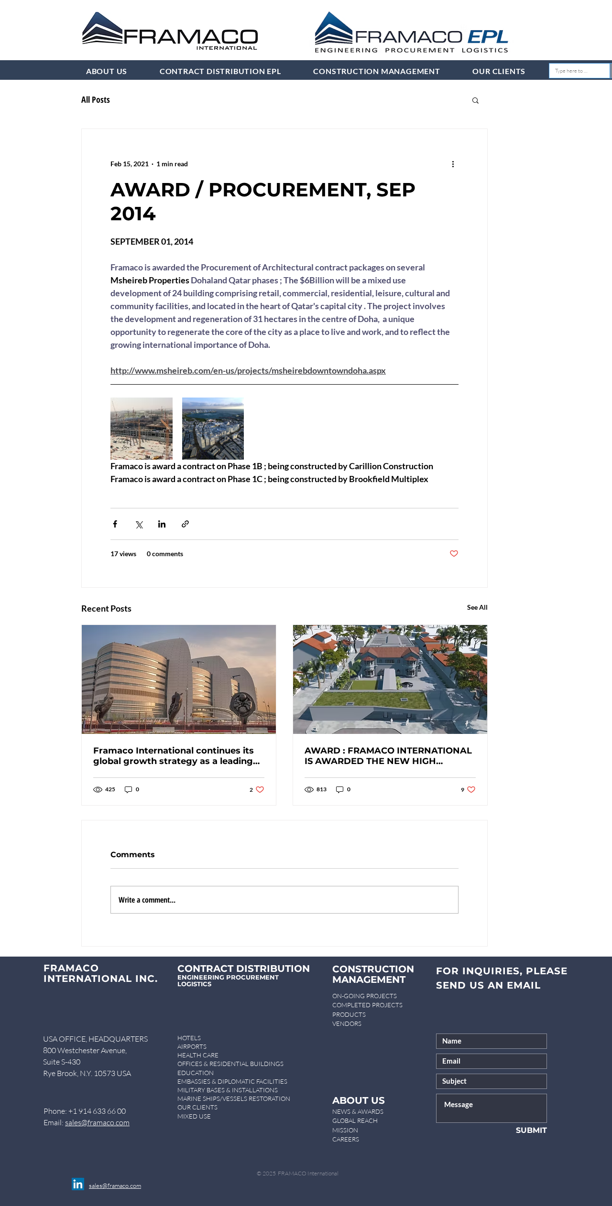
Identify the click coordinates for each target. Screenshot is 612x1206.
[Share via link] (185, 523)
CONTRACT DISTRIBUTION (243, 968)
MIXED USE (194, 1116)
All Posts (95, 99)
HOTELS (189, 1038)
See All (477, 607)
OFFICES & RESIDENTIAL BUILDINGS (230, 1063)
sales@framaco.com (97, 1122)
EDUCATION (195, 1073)
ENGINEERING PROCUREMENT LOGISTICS (228, 980)
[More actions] (453, 163)
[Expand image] (141, 429)
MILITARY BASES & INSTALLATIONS (227, 1090)
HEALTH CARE (198, 1055)
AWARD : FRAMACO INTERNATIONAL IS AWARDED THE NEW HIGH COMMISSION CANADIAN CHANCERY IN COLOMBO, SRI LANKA (388, 755)
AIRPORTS (192, 1046)
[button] (475, 100)
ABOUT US (358, 1100)
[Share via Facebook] (115, 523)
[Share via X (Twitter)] (138, 523)
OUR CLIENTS (197, 1107)
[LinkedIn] (78, 1184)
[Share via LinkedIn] (161, 523)
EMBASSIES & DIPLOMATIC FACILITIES (232, 1081)
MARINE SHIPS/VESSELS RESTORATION (233, 1098)
